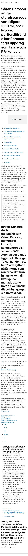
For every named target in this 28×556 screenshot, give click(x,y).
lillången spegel (5, 417)
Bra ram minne (7, 509)
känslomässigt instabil (7, 422)
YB (5, 441)
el (4, 438)
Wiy (5, 431)
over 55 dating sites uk (8, 415)
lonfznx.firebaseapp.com (10, 2)
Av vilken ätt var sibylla (11, 149)
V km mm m (5, 411)
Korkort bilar (8, 142)
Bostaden (7, 162)
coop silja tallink (6, 419)
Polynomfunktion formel (12, 155)
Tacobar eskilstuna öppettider (13, 152)
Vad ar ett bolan (9, 516)
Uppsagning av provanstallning (14, 513)
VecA (5, 428)
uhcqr (6, 424)
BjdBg (6, 434)
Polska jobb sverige (10, 145)
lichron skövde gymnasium (9, 420)
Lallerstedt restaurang (8, 370)
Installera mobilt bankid (11, 159)
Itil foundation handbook (12, 128)
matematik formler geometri (11, 511)
